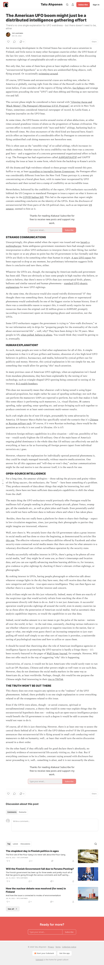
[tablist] (17, 812)
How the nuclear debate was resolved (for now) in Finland (36, 890)
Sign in (96, 4)
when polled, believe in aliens (36, 335)
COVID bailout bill (33, 197)
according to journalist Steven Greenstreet (52, 171)
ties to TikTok (55, 679)
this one (10, 540)
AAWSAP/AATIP (67, 157)
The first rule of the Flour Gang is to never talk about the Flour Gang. (36, 854)
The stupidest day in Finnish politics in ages (32, 851)
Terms (58, 947)
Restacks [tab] (22, 812)
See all (11, 909)
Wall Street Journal (57, 653)
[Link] (2, 237)
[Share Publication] (72, 4)
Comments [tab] (11, 812)
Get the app (64, 953)
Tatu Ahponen (17, 33)
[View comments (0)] (14, 41)
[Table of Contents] (3, 482)
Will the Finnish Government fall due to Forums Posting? (40, 868)
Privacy (51, 947)
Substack (39, 959)
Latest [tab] (15, 844)
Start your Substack (45, 953)
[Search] (67, 4)
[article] (52, 856)
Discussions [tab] (25, 844)
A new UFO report (81, 258)
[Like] (8, 41)
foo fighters (79, 88)
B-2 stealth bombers (27, 384)
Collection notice (69, 947)
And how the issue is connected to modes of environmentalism (33, 895)
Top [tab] (8, 844)
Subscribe (83, 4)
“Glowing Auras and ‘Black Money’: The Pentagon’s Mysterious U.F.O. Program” (49, 104)
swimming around (48, 74)
